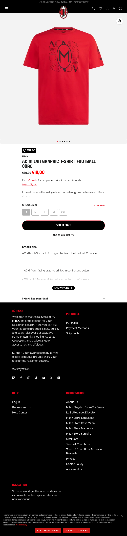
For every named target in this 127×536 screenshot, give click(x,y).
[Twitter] (51, 378)
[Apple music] (58, 378)
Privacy (70, 458)
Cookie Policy (74, 464)
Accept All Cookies (76, 530)
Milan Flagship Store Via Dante (85, 407)
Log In (16, 402)
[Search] (93, 8)
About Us (72, 402)
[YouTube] (43, 378)
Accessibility (74, 469)
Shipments (72, 333)
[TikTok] (36, 378)
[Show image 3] (62, 141)
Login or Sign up (29, 184)
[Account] (107, 8)
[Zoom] (119, 21)
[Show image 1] (57, 141)
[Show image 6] (69, 141)
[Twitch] (13, 378)
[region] (63, 523)
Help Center (19, 412)
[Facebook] (21, 378)
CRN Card (72, 439)
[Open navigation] (6, 8)
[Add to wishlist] (72, 235)
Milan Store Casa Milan (80, 423)
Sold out (63, 225)
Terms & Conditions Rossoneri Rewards (84, 451)
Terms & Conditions (78, 444)
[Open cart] (120, 8)
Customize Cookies (48, 530)
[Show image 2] (60, 141)
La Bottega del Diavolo (80, 412)
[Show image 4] (64, 141)
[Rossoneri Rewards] (114, 8)
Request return (21, 407)
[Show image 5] (66, 141)
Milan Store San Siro (78, 433)
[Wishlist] (100, 8)
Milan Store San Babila (80, 417)
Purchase (72, 322)
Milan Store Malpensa (79, 428)
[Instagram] (28, 378)
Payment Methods (77, 328)
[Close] (121, 515)
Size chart (99, 206)
